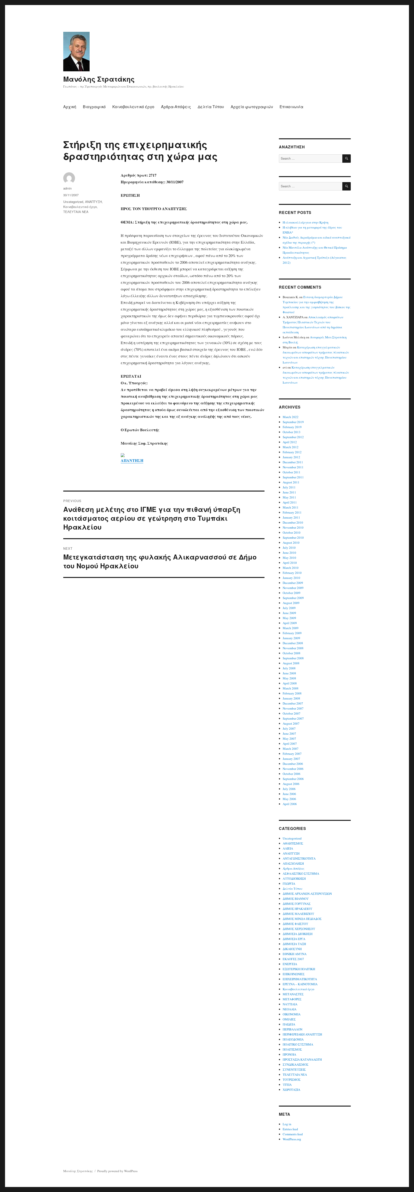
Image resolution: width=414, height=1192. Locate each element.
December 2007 (293, 703)
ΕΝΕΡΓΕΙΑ (290, 964)
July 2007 (289, 728)
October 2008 (291, 653)
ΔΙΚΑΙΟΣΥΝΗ (292, 949)
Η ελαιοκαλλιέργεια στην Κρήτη (305, 222)
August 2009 (291, 603)
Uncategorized (73, 201)
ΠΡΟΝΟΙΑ (289, 1054)
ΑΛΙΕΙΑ (288, 848)
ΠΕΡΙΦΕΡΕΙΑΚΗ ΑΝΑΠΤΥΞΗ (302, 1034)
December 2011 (293, 462)
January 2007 (291, 758)
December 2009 (293, 583)
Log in (287, 1124)
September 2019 (293, 422)
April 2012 (290, 442)
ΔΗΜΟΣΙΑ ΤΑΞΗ (294, 944)
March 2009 (291, 628)
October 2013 (291, 432)
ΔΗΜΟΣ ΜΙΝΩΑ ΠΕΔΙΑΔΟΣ (302, 919)
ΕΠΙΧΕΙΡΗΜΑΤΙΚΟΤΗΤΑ (300, 979)
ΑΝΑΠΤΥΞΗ (93, 201)
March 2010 (291, 567)
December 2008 (293, 643)
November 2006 (293, 769)
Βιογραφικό (94, 106)
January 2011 (291, 517)
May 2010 (289, 557)
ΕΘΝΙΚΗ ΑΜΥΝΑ (294, 954)
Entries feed (290, 1129)
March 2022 (291, 417)
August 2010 (291, 542)
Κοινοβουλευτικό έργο (133, 106)
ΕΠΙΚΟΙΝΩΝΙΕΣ (294, 974)
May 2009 (289, 618)
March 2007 (291, 748)
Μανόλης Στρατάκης (99, 79)
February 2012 (292, 452)
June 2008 (289, 673)
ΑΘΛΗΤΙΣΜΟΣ (293, 843)
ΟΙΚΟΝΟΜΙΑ (291, 1014)
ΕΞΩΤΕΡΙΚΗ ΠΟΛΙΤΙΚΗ (299, 969)
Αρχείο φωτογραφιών (252, 106)
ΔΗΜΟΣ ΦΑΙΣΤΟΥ (295, 924)
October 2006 (291, 774)
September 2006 (293, 779)
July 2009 (289, 608)
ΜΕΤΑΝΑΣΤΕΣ (293, 994)
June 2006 (289, 794)
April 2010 (290, 562)
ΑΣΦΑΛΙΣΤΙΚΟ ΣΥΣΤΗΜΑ (301, 873)
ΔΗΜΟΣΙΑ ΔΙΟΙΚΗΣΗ (297, 934)
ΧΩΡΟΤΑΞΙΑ (291, 1089)
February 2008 (292, 693)
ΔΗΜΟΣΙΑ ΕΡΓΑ (294, 939)
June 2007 (289, 733)
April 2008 (290, 683)
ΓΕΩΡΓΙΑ (289, 883)
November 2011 (293, 467)
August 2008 (291, 663)
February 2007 (292, 753)
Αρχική (69, 106)
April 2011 (290, 502)
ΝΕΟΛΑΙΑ (289, 1009)
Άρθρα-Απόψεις (176, 106)
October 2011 (291, 472)
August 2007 (291, 723)
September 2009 (293, 598)
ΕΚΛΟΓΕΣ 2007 (293, 959)
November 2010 (293, 527)
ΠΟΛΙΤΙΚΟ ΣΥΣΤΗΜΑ (298, 1044)
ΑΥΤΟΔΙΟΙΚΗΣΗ (294, 878)
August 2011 (291, 482)
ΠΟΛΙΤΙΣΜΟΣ (292, 1049)
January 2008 (291, 698)
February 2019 (292, 427)
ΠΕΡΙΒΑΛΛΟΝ (292, 1029)
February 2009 (292, 633)
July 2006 (289, 789)
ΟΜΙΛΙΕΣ (289, 1019)
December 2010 (293, 522)
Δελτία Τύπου (211, 106)
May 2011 (289, 497)
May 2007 (289, 738)
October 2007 (291, 713)
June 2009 (289, 613)
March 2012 (291, 447)
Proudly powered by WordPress (117, 1171)
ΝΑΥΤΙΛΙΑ (290, 1004)
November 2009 (293, 588)
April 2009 (290, 623)
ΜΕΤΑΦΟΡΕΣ (292, 999)
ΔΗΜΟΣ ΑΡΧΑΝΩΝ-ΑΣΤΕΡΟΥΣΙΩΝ (307, 893)
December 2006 (293, 763)
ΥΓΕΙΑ (287, 1084)
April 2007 (290, 743)
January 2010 (291, 578)
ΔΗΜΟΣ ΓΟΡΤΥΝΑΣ (296, 903)
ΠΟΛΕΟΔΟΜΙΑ (293, 1039)
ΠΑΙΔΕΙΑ (289, 1024)
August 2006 (291, 784)
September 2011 (293, 477)
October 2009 (291, 593)
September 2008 (293, 658)
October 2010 (291, 532)
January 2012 (291, 457)
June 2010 (289, 552)
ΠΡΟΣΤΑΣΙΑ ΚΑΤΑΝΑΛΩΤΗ (302, 1059)
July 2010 (289, 547)
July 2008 (289, 668)
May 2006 (289, 799)
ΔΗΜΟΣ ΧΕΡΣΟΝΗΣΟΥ (299, 929)
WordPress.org (292, 1139)
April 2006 (290, 804)
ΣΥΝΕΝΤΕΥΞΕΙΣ (294, 1069)
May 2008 (289, 678)
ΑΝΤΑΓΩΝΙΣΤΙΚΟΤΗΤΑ (299, 858)
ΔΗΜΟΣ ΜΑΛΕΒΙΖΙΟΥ (298, 914)
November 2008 (293, 648)
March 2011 (291, 507)
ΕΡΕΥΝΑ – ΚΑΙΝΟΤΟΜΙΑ (300, 984)
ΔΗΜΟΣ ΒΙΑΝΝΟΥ (296, 898)
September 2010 (293, 537)
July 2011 (289, 487)
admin (67, 188)
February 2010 (292, 573)
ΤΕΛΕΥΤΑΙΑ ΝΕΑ (75, 211)
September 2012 (293, 437)
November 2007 (293, 708)
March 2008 (291, 688)
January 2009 (291, 638)
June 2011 (289, 492)
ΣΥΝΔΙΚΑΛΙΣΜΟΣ (295, 1064)
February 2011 (292, 512)
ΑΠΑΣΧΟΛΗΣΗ (293, 863)
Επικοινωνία (291, 106)
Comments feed (293, 1134)
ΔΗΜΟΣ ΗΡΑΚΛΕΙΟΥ (297, 909)
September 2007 (293, 718)
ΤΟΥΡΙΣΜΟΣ (291, 1079)
